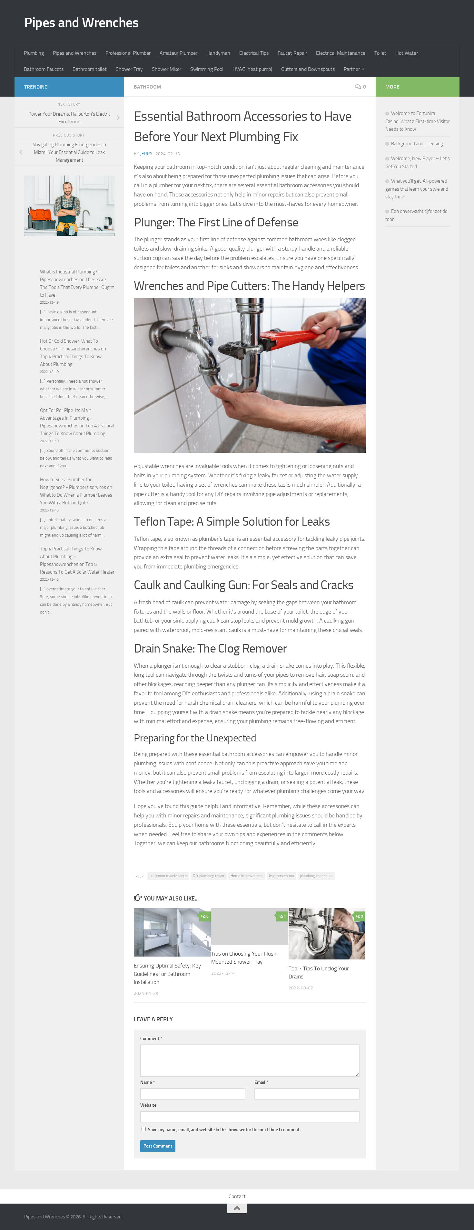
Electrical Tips (254, 53)
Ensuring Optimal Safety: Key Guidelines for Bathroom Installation (167, 973)
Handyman (218, 53)
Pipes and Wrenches (81, 22)
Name (147, 1082)
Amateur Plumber (178, 53)
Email (261, 1082)
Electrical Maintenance (340, 53)
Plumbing (34, 53)
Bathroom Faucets (44, 69)
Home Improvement (247, 875)
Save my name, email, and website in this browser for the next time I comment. (224, 1129)
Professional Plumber (128, 53)
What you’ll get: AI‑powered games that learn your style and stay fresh (416, 189)
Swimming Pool (206, 69)
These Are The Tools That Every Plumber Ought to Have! (77, 287)
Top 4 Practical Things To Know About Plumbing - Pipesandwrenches (71, 556)
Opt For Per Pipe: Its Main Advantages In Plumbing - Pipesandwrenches (66, 418)
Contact (237, 1196)
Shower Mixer (166, 69)
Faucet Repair (292, 53)
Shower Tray (129, 69)
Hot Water (406, 53)
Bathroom (147, 87)
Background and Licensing (417, 144)
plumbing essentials (316, 875)
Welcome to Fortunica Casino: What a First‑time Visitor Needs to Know (417, 121)
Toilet (380, 53)
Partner (352, 69)
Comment (151, 1038)
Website (148, 1105)
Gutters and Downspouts (308, 69)
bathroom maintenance (168, 875)
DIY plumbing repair (208, 875)
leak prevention (281, 875)
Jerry (146, 154)
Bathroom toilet (90, 69)
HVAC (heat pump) (252, 69)
